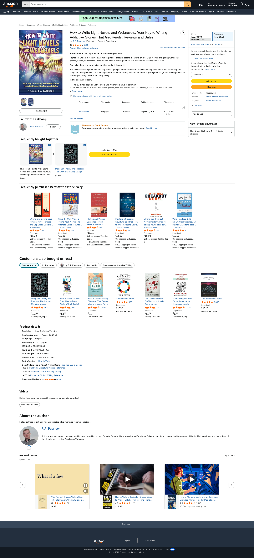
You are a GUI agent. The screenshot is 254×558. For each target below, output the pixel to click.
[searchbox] (107, 4)
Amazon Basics (47, 11)
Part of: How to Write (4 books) (84, 48)
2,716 (188, 307)
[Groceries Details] (98, 11)
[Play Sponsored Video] (127, 479)
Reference (30, 25)
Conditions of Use (90, 549)
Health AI (17, 11)
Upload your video (29, 404)
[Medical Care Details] (37, 11)
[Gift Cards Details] (151, 11)
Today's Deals (122, 11)
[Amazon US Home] (99, 542)
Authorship (92, 25)
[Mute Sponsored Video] (85, 491)
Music (184, 11)
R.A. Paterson (79, 41)
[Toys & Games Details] (223, 11)
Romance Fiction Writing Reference (46, 375)
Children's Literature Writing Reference (47, 368)
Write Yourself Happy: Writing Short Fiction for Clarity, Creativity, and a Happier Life (67, 498)
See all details (76, 119)
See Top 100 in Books (71, 365)
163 (73, 307)
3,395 (216, 302)
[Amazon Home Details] (205, 11)
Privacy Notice (105, 549)
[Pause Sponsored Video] (85, 486)
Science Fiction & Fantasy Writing (45, 371)
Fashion (164, 11)
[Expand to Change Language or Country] (202, 5)
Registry (175, 11)
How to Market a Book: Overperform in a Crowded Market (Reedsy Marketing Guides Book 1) (199, 498)
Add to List (198, 114)
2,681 (46, 307)
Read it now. (151, 128)
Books (135, 11)
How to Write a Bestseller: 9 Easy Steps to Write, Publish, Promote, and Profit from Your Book (133, 498)
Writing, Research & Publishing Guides (52, 25)
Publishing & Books (78, 25)
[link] (71, 154)
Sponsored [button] (23, 459)
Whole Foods (107, 11)
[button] (6, 12)
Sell (156, 11)
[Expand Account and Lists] (224, 5)
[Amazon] (10, 4)
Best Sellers (63, 11)
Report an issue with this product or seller (92, 96)
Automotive (231, 11)
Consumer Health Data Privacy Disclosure (130, 549)
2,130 (103, 307)
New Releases (78, 11)
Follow (53, 127)
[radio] (200, 36)
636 (130, 302)
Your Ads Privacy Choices (159, 549)
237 (159, 307)
